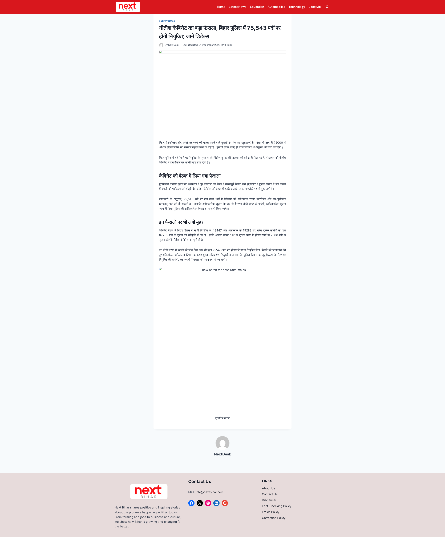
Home (221, 7)
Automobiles (276, 7)
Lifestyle (315, 7)
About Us (268, 488)
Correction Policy (273, 518)
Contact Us (270, 494)
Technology (297, 7)
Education (257, 7)
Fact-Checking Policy (276, 506)
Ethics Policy (270, 512)
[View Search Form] (327, 7)
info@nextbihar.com (210, 492)
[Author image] (161, 45)
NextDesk (173, 44)
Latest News (237, 7)
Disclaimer (269, 500)
